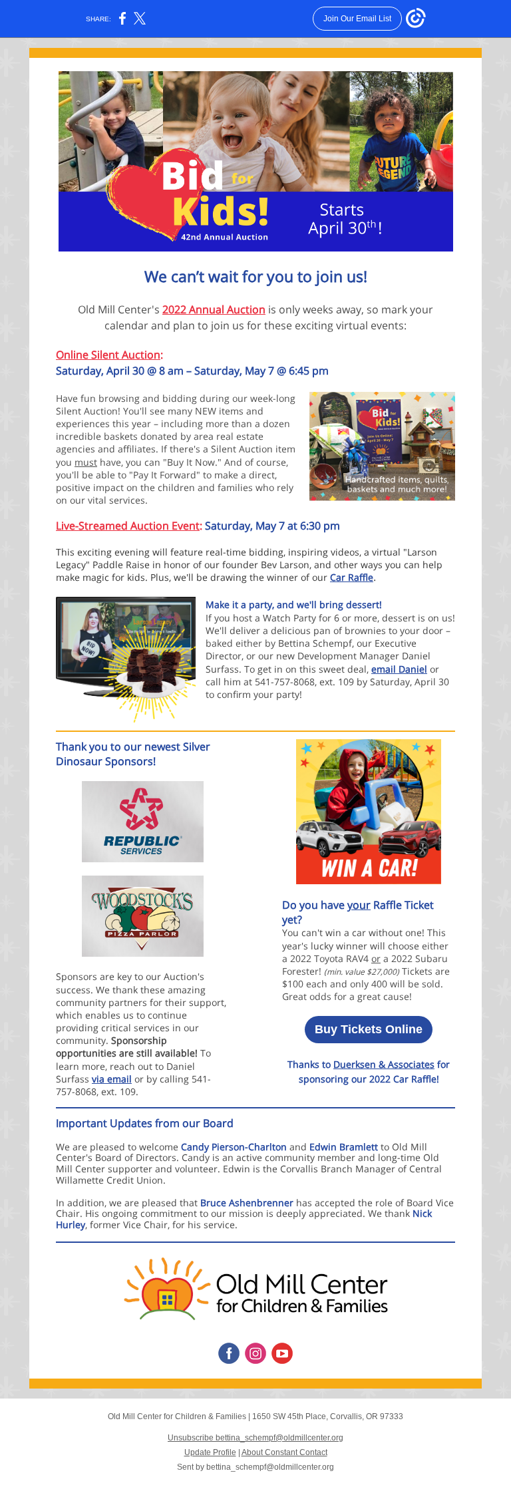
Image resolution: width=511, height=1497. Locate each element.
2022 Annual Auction (213, 309)
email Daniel (399, 669)
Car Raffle (351, 577)
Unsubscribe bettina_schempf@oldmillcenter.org (255, 1437)
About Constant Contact (284, 1452)
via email (112, 1079)
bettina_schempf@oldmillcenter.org (270, 1467)
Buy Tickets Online (369, 1029)
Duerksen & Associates (383, 1064)
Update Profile (210, 1452)
